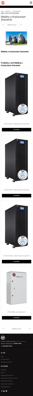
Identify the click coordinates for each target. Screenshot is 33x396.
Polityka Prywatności (6, 381)
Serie (2, 356)
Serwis (3, 373)
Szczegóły (17, 129)
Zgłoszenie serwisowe (7, 384)
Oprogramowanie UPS (7, 375)
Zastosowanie (5, 359)
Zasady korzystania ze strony (9, 378)
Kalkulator (4, 370)
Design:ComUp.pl (21, 341)
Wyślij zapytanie (5, 387)
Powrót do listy (11, 25)
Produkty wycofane (6, 362)
